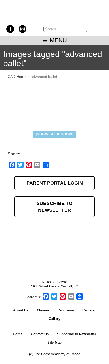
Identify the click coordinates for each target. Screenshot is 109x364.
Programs (66, 310)
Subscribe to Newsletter (54, 206)
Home (17, 334)
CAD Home (17, 76)
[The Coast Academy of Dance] (54, 19)
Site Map (54, 342)
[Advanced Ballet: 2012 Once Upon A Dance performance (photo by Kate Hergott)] (54, 105)
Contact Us (40, 334)
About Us (20, 310)
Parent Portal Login (54, 183)
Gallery (54, 319)
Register (89, 310)
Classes (43, 310)
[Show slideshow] (55, 134)
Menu (57, 40)
